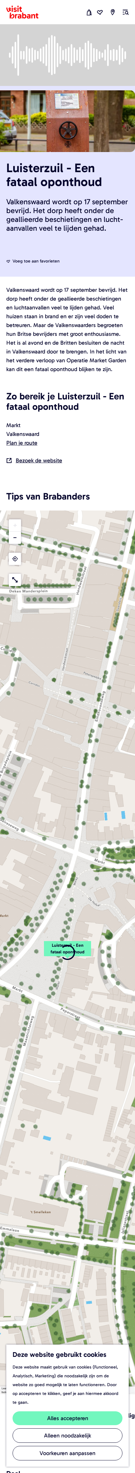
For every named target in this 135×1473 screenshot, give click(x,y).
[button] (67, 952)
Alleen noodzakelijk (67, 1435)
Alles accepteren (67, 1418)
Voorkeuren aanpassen (67, 1453)
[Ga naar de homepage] (26, 12)
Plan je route (21, 442)
